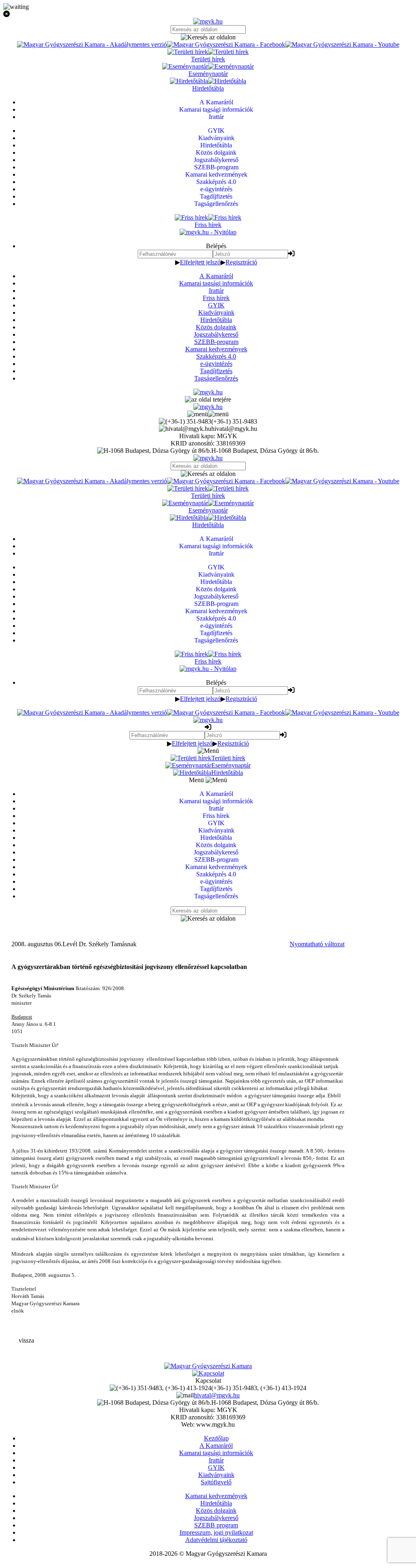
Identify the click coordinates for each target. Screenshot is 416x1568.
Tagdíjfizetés (216, 371)
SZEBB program (216, 1525)
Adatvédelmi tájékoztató (216, 1539)
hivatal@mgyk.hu (217, 1395)
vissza (26, 1340)
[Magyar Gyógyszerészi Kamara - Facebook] (226, 44)
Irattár (216, 290)
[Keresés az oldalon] (208, 37)
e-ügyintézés (216, 363)
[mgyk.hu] (208, 21)
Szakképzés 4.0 (216, 356)
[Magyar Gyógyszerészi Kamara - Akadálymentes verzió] (92, 44)
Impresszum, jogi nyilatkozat (216, 1532)
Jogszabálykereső (216, 334)
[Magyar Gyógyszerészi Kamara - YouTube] (342, 44)
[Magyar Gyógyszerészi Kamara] (208, 1366)
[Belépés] (291, 253)
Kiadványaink (216, 312)
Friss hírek (216, 297)
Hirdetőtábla (216, 319)
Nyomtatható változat (317, 944)
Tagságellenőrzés (216, 378)
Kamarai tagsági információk (216, 283)
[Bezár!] (208, 14)
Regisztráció (241, 262)
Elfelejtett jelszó (200, 262)
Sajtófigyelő (216, 1482)
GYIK (216, 305)
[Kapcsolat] (208, 1373)
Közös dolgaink (216, 327)
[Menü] (208, 414)
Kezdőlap (216, 1438)
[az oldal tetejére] (208, 399)
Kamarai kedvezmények (216, 349)
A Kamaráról (216, 276)
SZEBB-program (216, 341)
